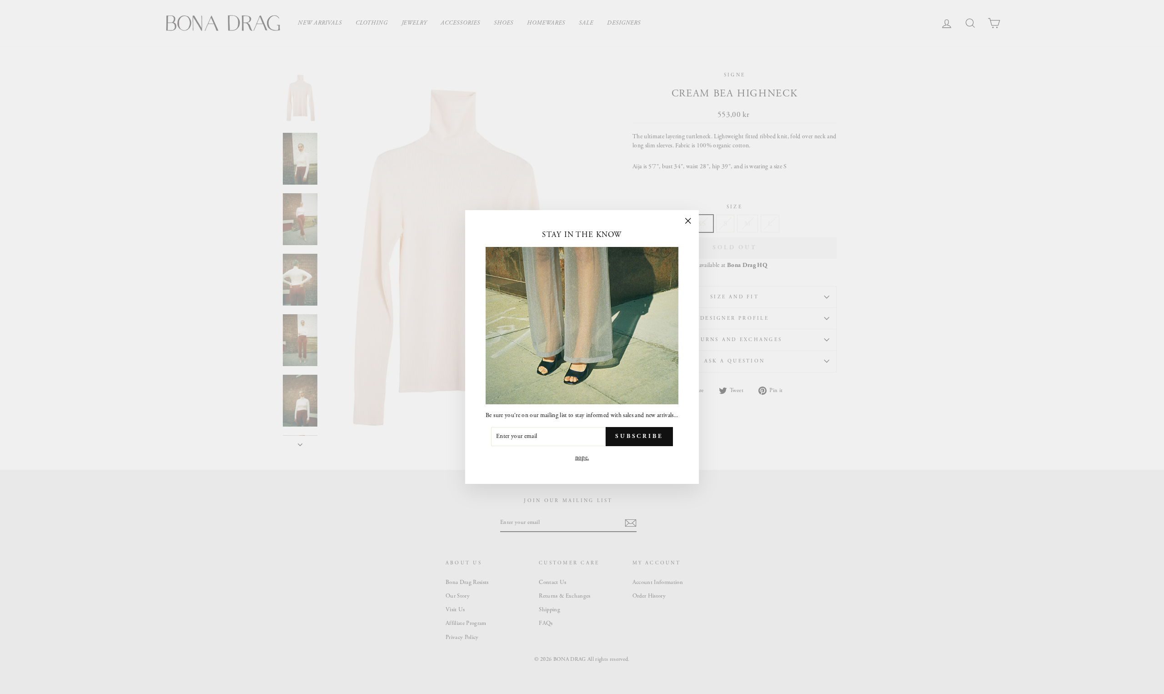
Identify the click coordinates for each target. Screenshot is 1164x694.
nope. (582, 458)
